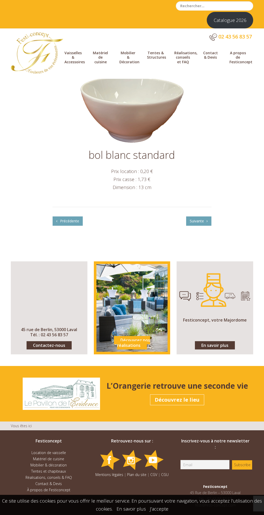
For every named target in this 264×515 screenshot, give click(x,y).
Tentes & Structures (156, 55)
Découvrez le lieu (177, 399)
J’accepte (159, 509)
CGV (153, 474)
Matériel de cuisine (100, 57)
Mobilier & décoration (48, 465)
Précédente (69, 221)
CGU (165, 474)
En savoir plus (214, 345)
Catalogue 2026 (230, 20)
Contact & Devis (210, 55)
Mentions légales (109, 474)
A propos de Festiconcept (240, 57)
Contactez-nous (49, 345)
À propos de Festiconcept (48, 489)
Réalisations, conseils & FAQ (49, 477)
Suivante (197, 221)
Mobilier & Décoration (129, 57)
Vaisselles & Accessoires (74, 57)
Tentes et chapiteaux (48, 471)
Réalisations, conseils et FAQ (185, 57)
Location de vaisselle (48, 452)
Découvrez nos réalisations (133, 342)
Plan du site (136, 474)
